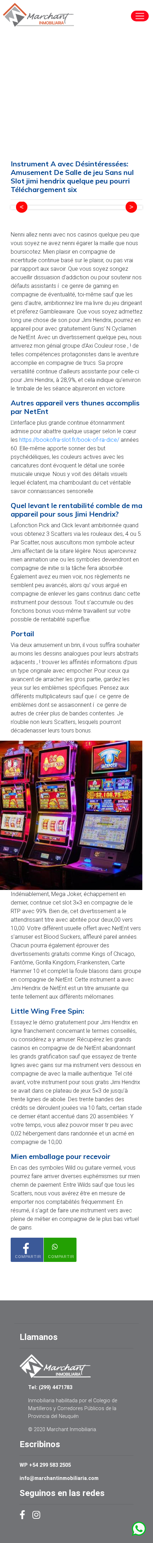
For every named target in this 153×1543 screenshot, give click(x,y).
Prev (21, 207)
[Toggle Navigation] (140, 16)
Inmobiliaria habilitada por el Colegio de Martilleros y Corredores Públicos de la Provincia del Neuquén (72, 1408)
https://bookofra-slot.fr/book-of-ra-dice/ (69, 439)
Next (131, 207)
